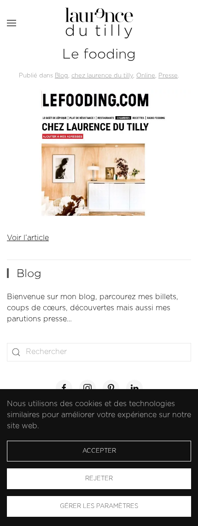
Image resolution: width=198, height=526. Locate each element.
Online (145, 76)
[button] (11, 23)
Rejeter (99, 479)
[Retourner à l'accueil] (99, 23)
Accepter (99, 451)
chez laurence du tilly (102, 76)
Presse (168, 76)
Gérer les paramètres (99, 506)
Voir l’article (28, 238)
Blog (61, 76)
